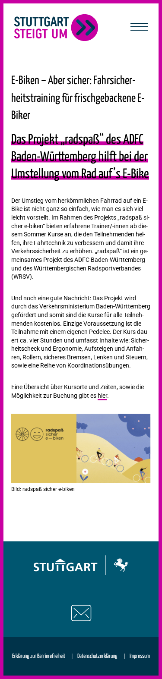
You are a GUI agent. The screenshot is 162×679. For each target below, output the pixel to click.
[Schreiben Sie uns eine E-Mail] (81, 613)
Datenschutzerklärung (97, 656)
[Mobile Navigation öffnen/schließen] (139, 28)
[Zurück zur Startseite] (56, 27)
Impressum (140, 656)
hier (102, 395)
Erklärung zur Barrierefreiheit (38, 656)
